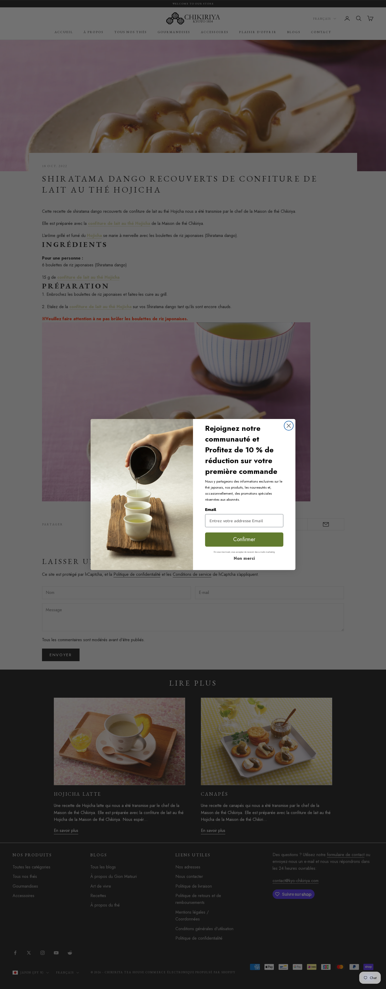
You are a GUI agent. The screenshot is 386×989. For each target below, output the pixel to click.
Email (210, 509)
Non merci (244, 558)
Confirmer (244, 539)
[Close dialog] (288, 425)
